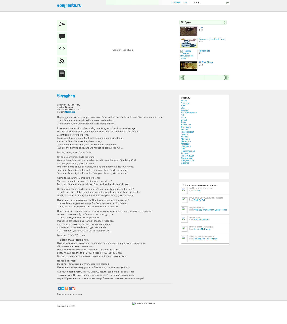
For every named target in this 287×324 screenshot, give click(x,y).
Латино (184, 137)
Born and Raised (201, 219)
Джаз (183, 122)
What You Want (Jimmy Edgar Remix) (210, 210)
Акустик (184, 110)
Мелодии (185, 139)
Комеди (184, 134)
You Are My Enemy (202, 229)
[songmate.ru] (69, 5)
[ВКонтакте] (59, 288)
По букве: (186, 22)
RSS (185, 2)
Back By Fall (199, 200)
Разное (184, 153)
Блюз (183, 117)
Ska (183, 108)
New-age (185, 103)
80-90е (184, 101)
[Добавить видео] (62, 50)
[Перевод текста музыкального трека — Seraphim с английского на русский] (62, 74)
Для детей (186, 124)
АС (182, 115)
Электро (185, 163)
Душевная (186, 127)
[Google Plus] (73, 288)
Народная (186, 146)
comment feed (62, 62)
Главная (176, 2)
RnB (183, 105)
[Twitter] (62, 288)
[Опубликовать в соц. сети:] (62, 25)
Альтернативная (189, 112)
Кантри (184, 129)
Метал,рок (186, 141)
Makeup (197, 190)
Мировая (185, 144)
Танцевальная (187, 161)
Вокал (184, 120)
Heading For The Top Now (205, 239)
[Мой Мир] (70, 288)
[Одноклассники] (66, 288)
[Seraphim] (115, 96)
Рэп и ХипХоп (187, 156)
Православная (188, 151)
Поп (183, 149)
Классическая (187, 132)
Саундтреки (186, 158)
